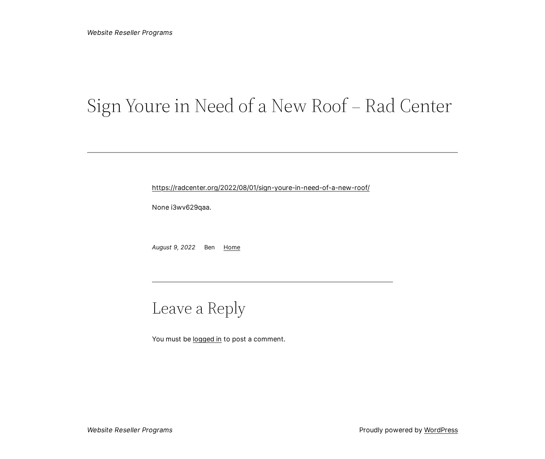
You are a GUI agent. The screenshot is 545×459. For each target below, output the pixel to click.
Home (232, 247)
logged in (207, 339)
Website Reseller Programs (129, 32)
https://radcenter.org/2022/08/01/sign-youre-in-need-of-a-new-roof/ (261, 187)
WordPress (441, 430)
